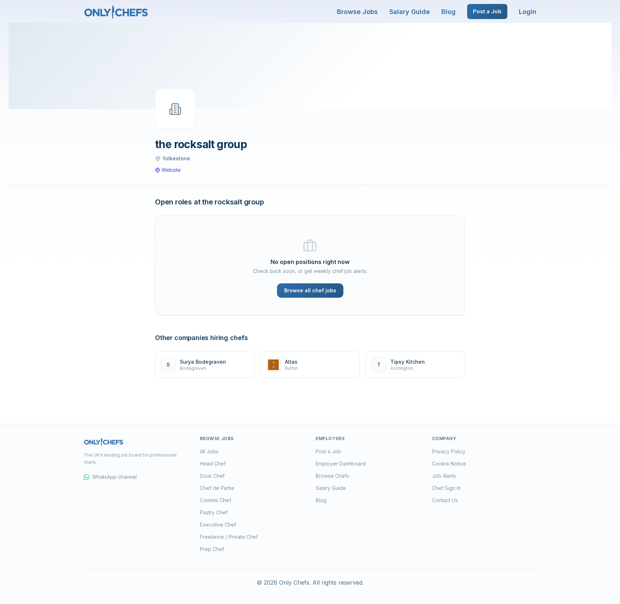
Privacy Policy (448, 451)
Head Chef (213, 464)
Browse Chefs (332, 476)
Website (171, 170)
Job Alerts (444, 476)
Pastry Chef (213, 512)
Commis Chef (215, 500)
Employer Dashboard (341, 464)
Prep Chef (212, 549)
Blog (448, 11)
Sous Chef (212, 476)
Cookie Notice (449, 464)
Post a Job (487, 11)
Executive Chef (218, 525)
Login (527, 11)
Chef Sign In (446, 488)
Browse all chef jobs (310, 290)
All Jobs (209, 451)
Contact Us (445, 500)
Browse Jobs (357, 11)
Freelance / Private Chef (229, 537)
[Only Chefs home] (116, 11)
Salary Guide (409, 11)
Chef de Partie (217, 488)
